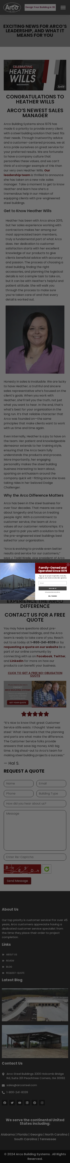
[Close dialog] (68, 565)
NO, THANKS (52, 596)
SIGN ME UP (52, 588)
